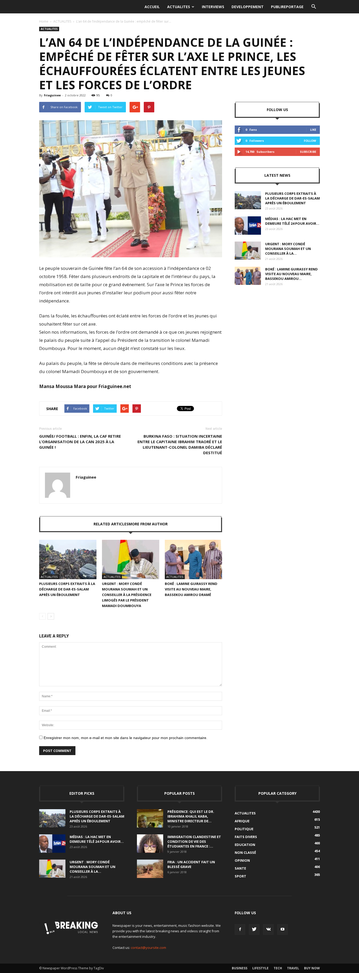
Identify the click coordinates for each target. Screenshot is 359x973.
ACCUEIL (152, 6)
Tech (278, 968)
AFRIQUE (242, 821)
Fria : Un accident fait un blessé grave (191, 864)
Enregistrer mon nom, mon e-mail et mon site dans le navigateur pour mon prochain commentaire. (125, 738)
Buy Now (312, 968)
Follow (310, 141)
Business (239, 968)
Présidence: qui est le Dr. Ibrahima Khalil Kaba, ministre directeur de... (190, 816)
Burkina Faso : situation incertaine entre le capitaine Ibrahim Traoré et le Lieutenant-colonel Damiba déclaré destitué (179, 444)
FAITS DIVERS (246, 836)
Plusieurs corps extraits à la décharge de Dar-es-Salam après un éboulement (67, 589)
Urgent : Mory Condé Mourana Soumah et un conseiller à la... (288, 249)
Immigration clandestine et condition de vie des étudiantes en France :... (194, 841)
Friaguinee (52, 95)
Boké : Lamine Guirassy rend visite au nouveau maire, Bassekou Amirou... (291, 274)
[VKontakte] (268, 929)
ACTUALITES (178, 6)
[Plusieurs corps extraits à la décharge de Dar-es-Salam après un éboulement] (67, 559)
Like (313, 130)
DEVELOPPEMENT (248, 6)
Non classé (245, 852)
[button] (313, 7)
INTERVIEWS (213, 6)
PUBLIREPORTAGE (287, 6)
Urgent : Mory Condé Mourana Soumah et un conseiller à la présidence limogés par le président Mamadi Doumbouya (126, 594)
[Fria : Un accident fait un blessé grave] (150, 869)
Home (43, 21)
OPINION (242, 860)
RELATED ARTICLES (111, 523)
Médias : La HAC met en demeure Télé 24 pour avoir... (292, 221)
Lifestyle (260, 968)
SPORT (240, 876)
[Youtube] (282, 929)
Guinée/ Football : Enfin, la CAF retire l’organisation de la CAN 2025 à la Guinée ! (80, 441)
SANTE (240, 868)
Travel (293, 968)
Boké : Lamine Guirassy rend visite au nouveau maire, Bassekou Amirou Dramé (191, 589)
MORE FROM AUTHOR (148, 523)
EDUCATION (245, 844)
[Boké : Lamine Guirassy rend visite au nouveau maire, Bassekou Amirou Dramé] (193, 559)
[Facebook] (240, 929)
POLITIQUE (244, 828)
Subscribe (308, 152)
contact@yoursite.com (148, 947)
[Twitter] (254, 929)
